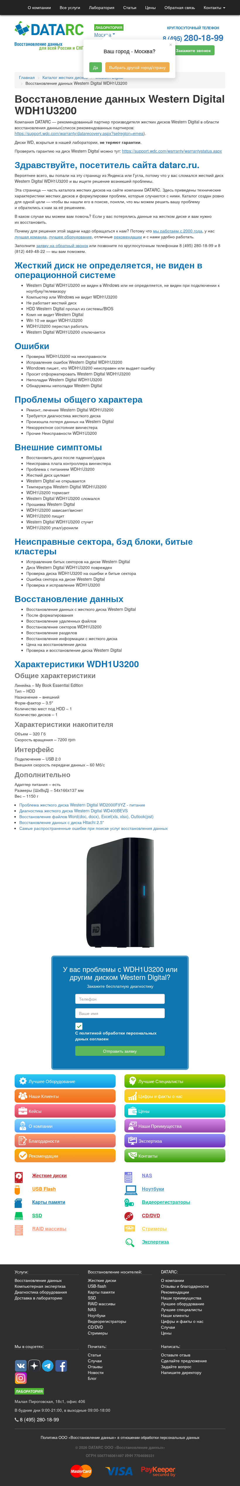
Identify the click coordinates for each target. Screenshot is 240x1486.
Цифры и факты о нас (182, 1321)
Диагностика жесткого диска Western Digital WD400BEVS (73, 810)
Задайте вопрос (176, 1366)
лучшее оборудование (70, 236)
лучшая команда (31, 236)
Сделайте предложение (184, 1360)
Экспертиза (155, 1241)
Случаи (168, 1327)
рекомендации (128, 236)
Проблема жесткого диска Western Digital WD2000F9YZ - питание (82, 805)
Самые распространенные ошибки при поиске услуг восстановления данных (93, 828)
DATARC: (169, 1272)
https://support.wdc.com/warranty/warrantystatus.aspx (172, 151)
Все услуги (70, 7)
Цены (150, 7)
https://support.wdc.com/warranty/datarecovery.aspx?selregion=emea (79, 133)
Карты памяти (48, 1202)
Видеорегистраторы (107, 1321)
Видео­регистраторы (166, 1202)
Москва (102, 34)
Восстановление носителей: (115, 1272)
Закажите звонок (193, 50)
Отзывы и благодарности (185, 1286)
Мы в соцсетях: (29, 1346)
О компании (39, 7)
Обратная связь (179, 7)
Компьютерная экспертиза (40, 1286)
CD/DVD (151, 1215)
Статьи (129, 7)
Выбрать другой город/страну (137, 67)
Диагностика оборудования (41, 1292)
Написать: (170, 1346)
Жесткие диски (49, 1175)
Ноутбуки (153, 1188)
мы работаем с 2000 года (177, 231)
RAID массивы (49, 1228)
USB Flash (44, 1188)
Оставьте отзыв (175, 1355)
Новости (96, 1372)
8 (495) (193, 37)
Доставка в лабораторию (38, 1298)
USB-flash (97, 1286)
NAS (147, 1175)
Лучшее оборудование (182, 1303)
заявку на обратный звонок (62, 245)
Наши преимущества (181, 1298)
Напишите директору (181, 1372)
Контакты (213, 7)
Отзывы (95, 1366)
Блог (92, 1378)
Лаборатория (101, 7)
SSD (37, 1215)
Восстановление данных (38, 1280)
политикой (90, 1033)
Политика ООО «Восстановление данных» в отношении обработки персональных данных (120, 1437)
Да (95, 67)
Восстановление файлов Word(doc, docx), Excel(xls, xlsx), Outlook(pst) (86, 816)
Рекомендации (175, 1292)
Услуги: (21, 1272)
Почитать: (97, 1346)
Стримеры (154, 1228)
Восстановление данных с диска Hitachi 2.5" (61, 822)
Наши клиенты (175, 1315)
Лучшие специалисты (181, 1309)
